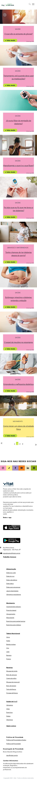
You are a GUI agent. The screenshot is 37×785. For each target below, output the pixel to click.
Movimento (18, 421)
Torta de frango (11, 689)
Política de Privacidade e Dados (16, 740)
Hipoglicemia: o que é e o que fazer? (18, 165)
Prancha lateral (11, 610)
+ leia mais (10, 40)
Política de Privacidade (13, 744)
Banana (8, 655)
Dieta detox (10, 583)
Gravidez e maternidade (17, 248)
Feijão (8, 641)
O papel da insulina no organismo (18, 342)
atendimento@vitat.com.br (11, 553)
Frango (8, 659)
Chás (8, 709)
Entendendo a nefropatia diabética (18, 384)
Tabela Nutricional (13, 633)
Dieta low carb (11, 573)
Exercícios (9, 712)
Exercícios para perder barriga (15, 621)
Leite (7, 652)
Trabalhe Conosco (9, 557)
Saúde (17, 29)
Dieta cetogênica (11, 580)
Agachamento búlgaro (13, 607)
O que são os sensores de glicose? (18, 34)
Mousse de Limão (11, 671)
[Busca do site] (29, 4)
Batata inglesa (11, 644)
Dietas (8, 716)
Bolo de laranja (11, 686)
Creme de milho (11, 678)
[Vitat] (8, 5)
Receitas (9, 667)
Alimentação (11, 569)
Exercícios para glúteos (13, 625)
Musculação (10, 618)
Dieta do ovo (10, 576)
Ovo (7, 648)
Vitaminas (9, 720)
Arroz (8, 637)
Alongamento (10, 614)
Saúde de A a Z (11, 701)
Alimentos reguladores (13, 594)
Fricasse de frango (12, 693)
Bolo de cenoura (11, 675)
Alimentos (9, 705)
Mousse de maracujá (13, 682)
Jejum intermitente (12, 591)
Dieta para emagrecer (13, 587)
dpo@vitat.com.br (12, 755)
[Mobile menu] (33, 4)
